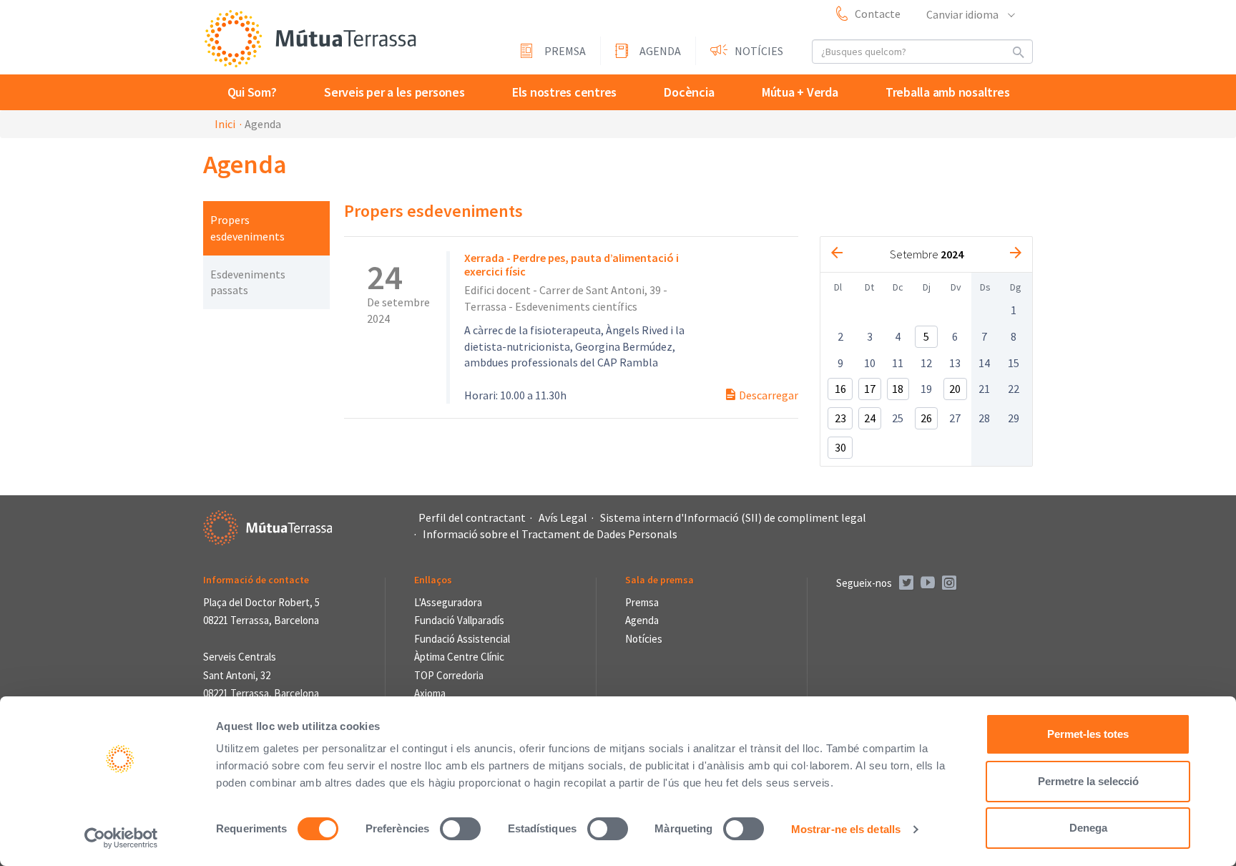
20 (955, 388)
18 (897, 388)
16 (840, 388)
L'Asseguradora (448, 602)
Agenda (660, 51)
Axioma (430, 693)
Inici (225, 124)
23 (840, 418)
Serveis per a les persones (394, 92)
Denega (1088, 828)
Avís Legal (563, 517)
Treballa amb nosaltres (948, 92)
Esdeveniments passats (247, 282)
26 (926, 418)
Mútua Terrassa (310, 38)
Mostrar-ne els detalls (846, 829)
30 (840, 447)
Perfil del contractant (472, 517)
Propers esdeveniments (247, 228)
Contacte (878, 13)
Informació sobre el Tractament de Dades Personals (550, 534)
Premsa (565, 51)
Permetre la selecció (1088, 781)
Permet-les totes (1088, 734)
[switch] (460, 828)
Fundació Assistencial (462, 639)
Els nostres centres (564, 92)
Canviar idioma (963, 14)
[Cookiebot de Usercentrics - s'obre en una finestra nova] (121, 838)
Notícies (759, 51)
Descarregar (767, 395)
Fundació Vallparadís (459, 620)
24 (870, 418)
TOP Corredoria (449, 675)
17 (870, 388)
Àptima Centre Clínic (459, 656)
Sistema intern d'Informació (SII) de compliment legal (733, 517)
